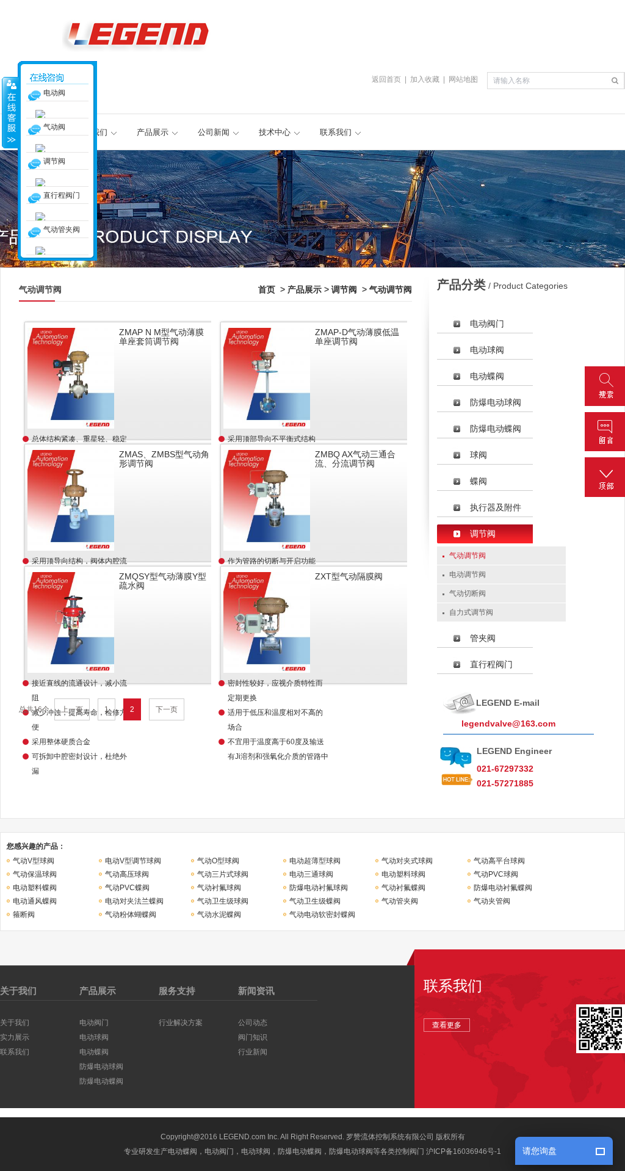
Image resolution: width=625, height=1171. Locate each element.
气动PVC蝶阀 (127, 887)
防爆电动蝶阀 (495, 428)
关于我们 (14, 1022)
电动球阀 (487, 350)
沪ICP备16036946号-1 (463, 1151)
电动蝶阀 (487, 376)
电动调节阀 (467, 574)
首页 (266, 289)
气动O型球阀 (218, 861)
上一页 (72, 709)
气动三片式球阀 (222, 874)
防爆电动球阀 (495, 402)
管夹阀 (483, 638)
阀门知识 (252, 1037)
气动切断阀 (467, 593)
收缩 (10, 112)
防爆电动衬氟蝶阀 (503, 887)
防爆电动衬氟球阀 (318, 887)
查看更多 (446, 1025)
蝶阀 (478, 481)
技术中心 (275, 132)
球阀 (478, 455)
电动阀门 (487, 323)
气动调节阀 (390, 289)
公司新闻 (213, 132)
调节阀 (344, 289)
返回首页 (386, 79)
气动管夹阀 (399, 901)
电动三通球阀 (311, 874)
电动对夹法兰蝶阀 (134, 901)
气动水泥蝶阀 (219, 914)
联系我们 (336, 132)
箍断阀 (24, 914)
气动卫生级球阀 (222, 901)
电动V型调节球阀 (133, 861)
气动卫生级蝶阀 (315, 901)
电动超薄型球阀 (315, 861)
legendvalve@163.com (508, 723)
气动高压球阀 (127, 874)
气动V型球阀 (33, 861)
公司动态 (252, 1022)
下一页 (167, 709)
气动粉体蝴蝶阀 (130, 914)
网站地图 (463, 79)
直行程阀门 (491, 664)
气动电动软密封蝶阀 (322, 914)
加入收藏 (424, 79)
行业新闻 (252, 1052)
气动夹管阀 (492, 901)
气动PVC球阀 (496, 874)
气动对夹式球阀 (407, 861)
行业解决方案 (181, 1022)
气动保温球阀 (35, 874)
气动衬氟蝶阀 (403, 887)
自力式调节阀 (471, 612)
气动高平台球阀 (499, 861)
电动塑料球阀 (403, 874)
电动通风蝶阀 (35, 901)
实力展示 (14, 1037)
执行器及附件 (495, 507)
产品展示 (152, 132)
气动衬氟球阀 (219, 887)
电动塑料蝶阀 (35, 887)
